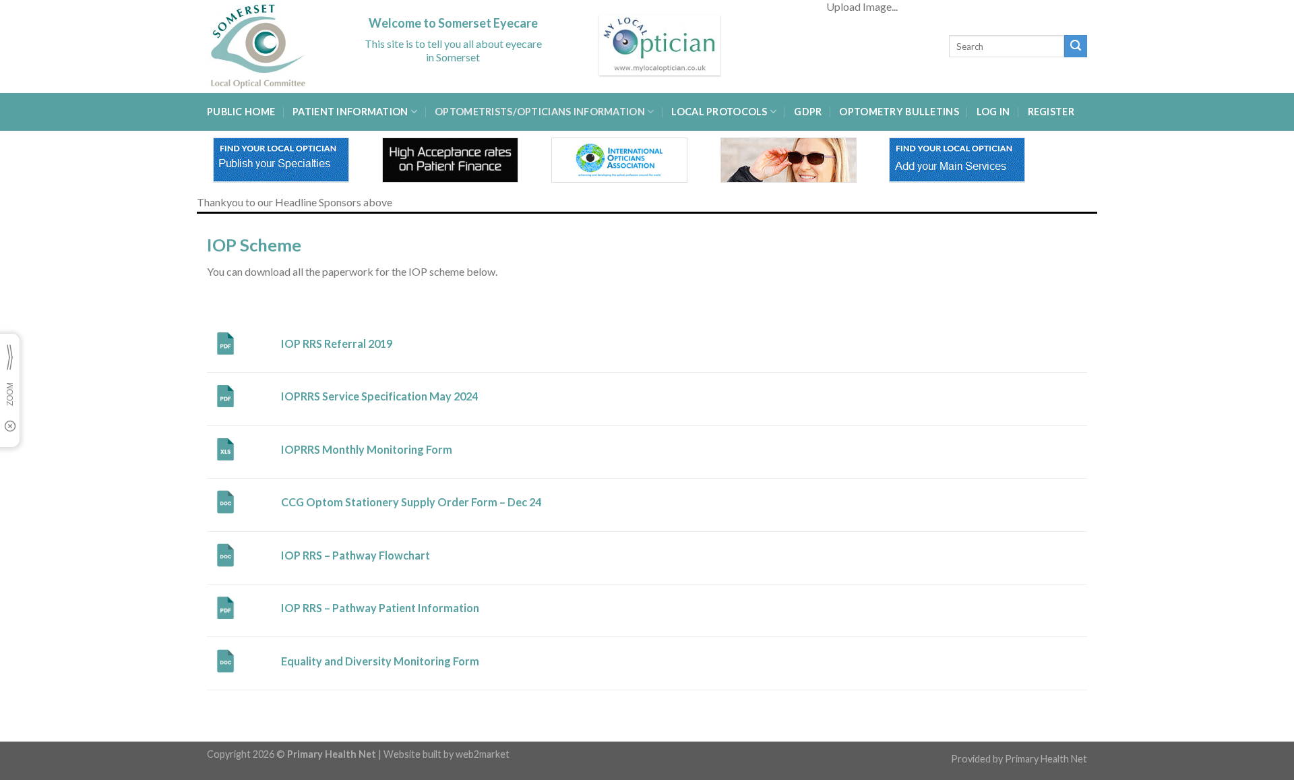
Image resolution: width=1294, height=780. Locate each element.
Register (1051, 111)
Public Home (241, 111)
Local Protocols (719, 111)
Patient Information (350, 111)
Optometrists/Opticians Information (540, 111)
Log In (993, 111)
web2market (483, 754)
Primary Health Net (1046, 758)
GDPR (808, 111)
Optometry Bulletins (898, 111)
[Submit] (1075, 46)
